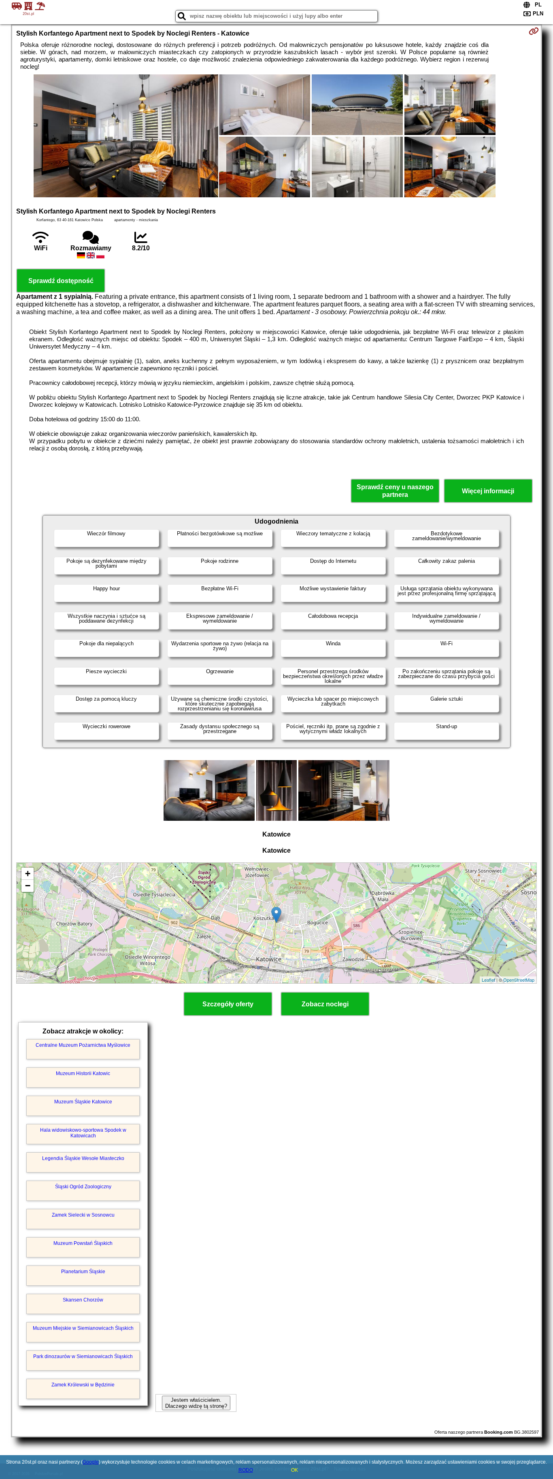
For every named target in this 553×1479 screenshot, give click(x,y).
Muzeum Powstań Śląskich (83, 1243)
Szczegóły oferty (227, 1004)
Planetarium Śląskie (83, 1271)
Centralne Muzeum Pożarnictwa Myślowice (83, 1045)
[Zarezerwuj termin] (534, 31)
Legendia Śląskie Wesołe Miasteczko (83, 1158)
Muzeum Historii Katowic (83, 1073)
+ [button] (27, 873)
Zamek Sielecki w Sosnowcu (83, 1215)
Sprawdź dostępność (61, 280)
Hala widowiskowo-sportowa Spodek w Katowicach (83, 1133)
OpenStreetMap (518, 979)
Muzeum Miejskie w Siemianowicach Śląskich (83, 1328)
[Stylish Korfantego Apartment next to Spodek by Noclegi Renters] (126, 136)
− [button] (27, 886)
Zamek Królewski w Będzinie (83, 1385)
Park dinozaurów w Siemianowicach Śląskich (83, 1356)
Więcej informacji (488, 491)
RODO (245, 1470)
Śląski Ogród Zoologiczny (83, 1187)
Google (91, 1462)
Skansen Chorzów (83, 1300)
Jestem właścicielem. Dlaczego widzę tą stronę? (196, 1403)
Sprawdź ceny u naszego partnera (395, 491)
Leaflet (488, 979)
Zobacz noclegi (325, 1004)
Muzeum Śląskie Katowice (83, 1102)
